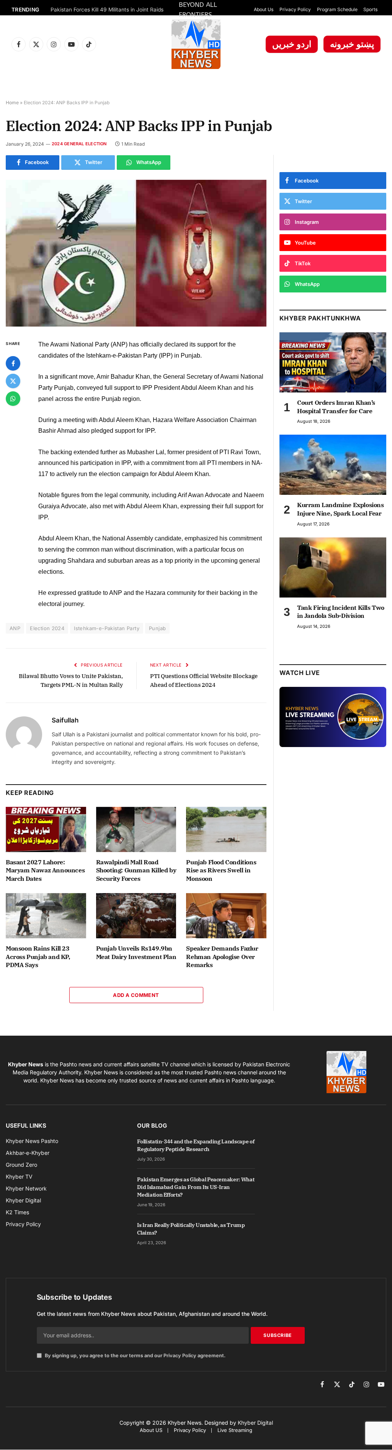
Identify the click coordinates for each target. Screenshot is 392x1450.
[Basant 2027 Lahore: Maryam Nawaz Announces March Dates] (46, 829)
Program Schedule (337, 9)
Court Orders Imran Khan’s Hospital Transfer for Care (336, 407)
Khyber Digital (255, 1422)
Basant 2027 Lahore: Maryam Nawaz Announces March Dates (45, 870)
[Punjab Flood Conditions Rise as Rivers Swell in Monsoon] (226, 829)
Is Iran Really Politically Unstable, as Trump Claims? (191, 1229)
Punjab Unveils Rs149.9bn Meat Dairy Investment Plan (136, 952)
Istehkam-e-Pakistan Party (106, 628)
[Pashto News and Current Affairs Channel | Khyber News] (196, 44)
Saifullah (65, 720)
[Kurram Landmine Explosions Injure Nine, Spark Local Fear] (332, 465)
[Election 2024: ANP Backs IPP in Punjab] (136, 253)
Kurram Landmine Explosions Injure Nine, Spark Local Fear (340, 509)
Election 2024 (47, 628)
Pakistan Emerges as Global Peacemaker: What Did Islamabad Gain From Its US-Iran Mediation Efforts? (195, 1187)
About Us (263, 9)
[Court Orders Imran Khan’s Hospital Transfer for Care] (332, 362)
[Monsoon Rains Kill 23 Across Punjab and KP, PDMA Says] (46, 915)
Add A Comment (136, 995)
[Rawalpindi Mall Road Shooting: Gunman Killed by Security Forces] (136, 829)
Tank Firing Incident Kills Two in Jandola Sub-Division (340, 612)
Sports (370, 9)
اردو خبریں (291, 44)
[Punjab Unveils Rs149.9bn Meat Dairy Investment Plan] (136, 915)
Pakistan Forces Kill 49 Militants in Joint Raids (107, 10)
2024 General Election (79, 143)
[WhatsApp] (13, 398)
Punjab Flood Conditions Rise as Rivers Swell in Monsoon (221, 870)
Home (12, 102)
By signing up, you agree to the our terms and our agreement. (134, 1355)
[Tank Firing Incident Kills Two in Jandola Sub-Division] (332, 567)
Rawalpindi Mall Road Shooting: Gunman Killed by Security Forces (136, 870)
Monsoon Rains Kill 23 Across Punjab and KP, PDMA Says (38, 956)
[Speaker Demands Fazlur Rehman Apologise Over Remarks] (226, 915)
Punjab (157, 628)
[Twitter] (13, 381)
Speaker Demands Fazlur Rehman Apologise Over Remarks (222, 956)
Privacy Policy (295, 9)
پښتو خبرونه (352, 44)
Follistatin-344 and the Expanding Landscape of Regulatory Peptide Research (195, 1145)
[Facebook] (13, 363)
